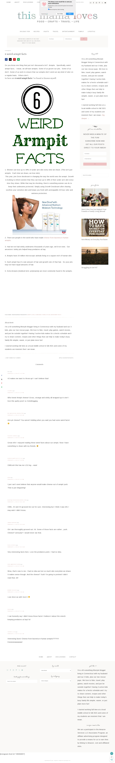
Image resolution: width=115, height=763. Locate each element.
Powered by (43, 13)
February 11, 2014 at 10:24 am (16, 524)
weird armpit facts (56, 314)
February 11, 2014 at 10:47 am (16, 501)
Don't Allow (60, 13)
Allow (69, 13)
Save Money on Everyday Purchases (94, 240)
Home (41, 657)
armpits (29, 314)
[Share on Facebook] (6, 59)
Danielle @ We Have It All (15, 458)
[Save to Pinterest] (14, 59)
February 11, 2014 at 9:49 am (16, 566)
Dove (33, 314)
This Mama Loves (57, 16)
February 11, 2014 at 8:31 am (16, 633)
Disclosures (60, 657)
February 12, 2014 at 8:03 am (16, 415)
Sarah (9, 609)
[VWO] (48, 13)
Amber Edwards (12, 522)
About (49, 657)
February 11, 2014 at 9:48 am (16, 592)
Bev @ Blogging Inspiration (15, 413)
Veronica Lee (11, 631)
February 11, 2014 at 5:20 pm (16, 460)
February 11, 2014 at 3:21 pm (16, 479)
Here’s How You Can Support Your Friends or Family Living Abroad (93, 210)
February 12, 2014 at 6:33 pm (16, 392)
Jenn (9, 477)
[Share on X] (10, 59)
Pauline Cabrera (12, 435)
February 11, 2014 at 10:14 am (16, 546)
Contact (72, 657)
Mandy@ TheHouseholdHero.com (17, 500)
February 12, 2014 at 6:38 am (16, 437)
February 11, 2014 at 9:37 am (16, 611)
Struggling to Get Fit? (89, 268)
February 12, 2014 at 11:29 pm (16, 373)
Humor (44, 314)
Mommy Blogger (12, 590)
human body (38, 314)
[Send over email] (18, 59)
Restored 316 (67, 760)
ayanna (10, 390)
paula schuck (11, 545)
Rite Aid (48, 314)
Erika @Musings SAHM (14, 564)
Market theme (58, 760)
